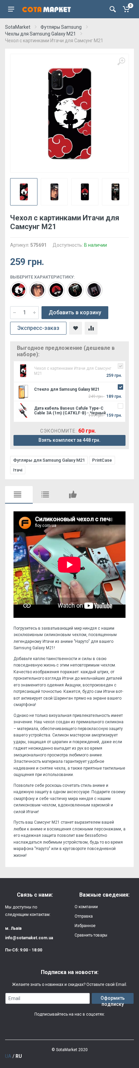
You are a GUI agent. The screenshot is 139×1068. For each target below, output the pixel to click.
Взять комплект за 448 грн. (69, 440)
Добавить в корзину (75, 312)
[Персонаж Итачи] (53, 287)
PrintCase (102, 460)
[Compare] (91, 328)
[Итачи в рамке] (91, 287)
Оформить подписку (113, 999)
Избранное (85, 925)
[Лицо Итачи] (34, 287)
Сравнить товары (91, 935)
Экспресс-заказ (38, 328)
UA (8, 1056)
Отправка (84, 916)
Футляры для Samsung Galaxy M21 (49, 460)
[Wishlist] (75, 328)
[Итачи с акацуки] (15, 287)
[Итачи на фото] (72, 287)
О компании (86, 906)
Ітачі (17, 469)
